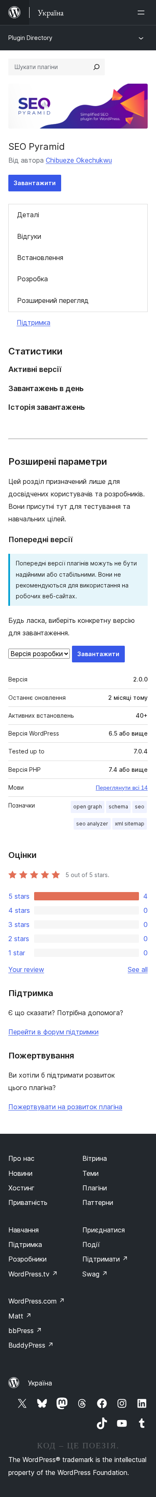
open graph (87, 806)
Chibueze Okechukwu (79, 160)
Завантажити (35, 182)
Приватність (27, 1202)
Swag (95, 1274)
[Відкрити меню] (142, 12)
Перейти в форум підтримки (53, 1032)
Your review (26, 969)
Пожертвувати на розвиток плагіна (65, 1107)
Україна (40, 1383)
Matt (20, 1316)
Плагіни (94, 1188)
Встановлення (40, 257)
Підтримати (105, 1259)
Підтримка (33, 322)
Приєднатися (103, 1230)
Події (91, 1244)
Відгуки (29, 236)
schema (118, 806)
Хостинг (21, 1188)
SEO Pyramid (36, 146)
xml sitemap (129, 823)
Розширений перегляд (53, 300)
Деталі (28, 215)
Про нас (21, 1158)
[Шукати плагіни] (96, 67)
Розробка (32, 279)
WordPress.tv (33, 1274)
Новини (20, 1173)
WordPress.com (36, 1301)
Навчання (23, 1230)
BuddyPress (31, 1345)
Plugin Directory (30, 37)
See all (138, 969)
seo (139, 806)
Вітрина (94, 1158)
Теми (90, 1173)
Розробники (27, 1259)
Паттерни (97, 1202)
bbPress (25, 1330)
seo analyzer (92, 823)
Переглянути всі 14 (122, 787)
